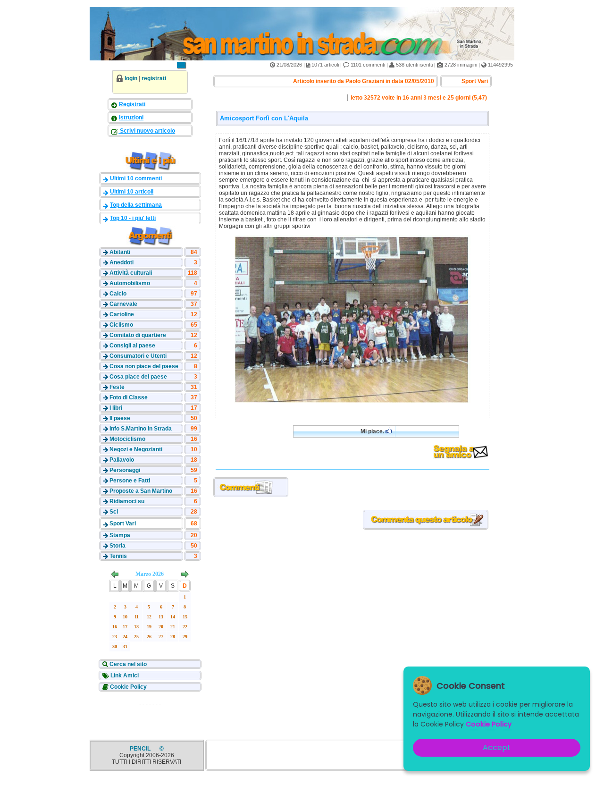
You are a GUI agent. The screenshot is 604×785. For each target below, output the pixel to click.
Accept (497, 747)
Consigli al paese (132, 345)
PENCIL (141, 748)
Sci (113, 511)
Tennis (118, 556)
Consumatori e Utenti (138, 356)
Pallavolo (121, 459)
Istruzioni (131, 117)
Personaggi (124, 470)
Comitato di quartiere (137, 335)
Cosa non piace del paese (143, 366)
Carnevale (123, 304)
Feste (117, 387)
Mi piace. (373, 431)
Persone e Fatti (129, 480)
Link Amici (124, 675)
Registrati (132, 104)
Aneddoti (121, 262)
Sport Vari (122, 523)
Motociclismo (127, 439)
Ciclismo (121, 324)
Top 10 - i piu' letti (133, 218)
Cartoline (121, 314)
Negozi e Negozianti (135, 449)
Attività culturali (130, 273)
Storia (117, 545)
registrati (154, 78)
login (131, 78)
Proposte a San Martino (140, 491)
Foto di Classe (128, 397)
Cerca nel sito (127, 664)
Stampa (119, 535)
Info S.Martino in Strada (140, 428)
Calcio (117, 293)
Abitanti (119, 252)
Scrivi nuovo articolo (146, 130)
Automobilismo (129, 283)
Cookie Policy (128, 687)
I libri (115, 408)
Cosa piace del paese (138, 376)
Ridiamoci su (126, 501)
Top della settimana (136, 205)
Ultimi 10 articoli (131, 191)
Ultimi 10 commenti (136, 178)
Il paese (119, 418)
